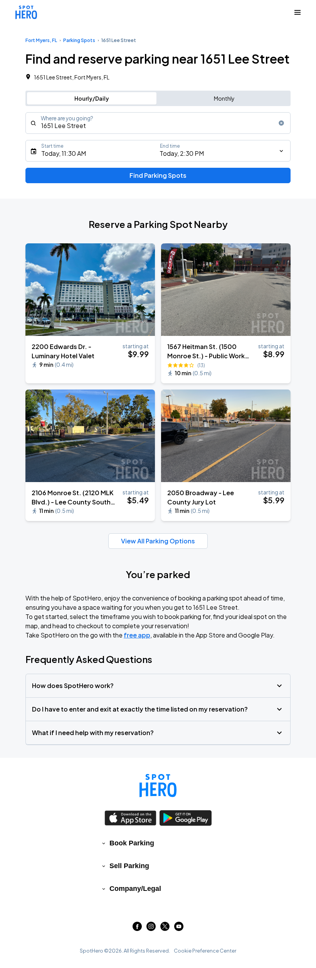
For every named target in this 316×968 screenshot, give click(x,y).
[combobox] (158, 123)
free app (137, 635)
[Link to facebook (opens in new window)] (137, 928)
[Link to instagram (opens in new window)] (151, 928)
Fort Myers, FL (41, 40)
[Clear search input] (281, 123)
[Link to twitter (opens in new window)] (165, 928)
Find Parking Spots (158, 175)
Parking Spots (79, 40)
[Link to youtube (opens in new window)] (178, 928)
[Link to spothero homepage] (158, 785)
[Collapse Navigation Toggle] (297, 12)
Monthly (224, 98)
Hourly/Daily (91, 98)
